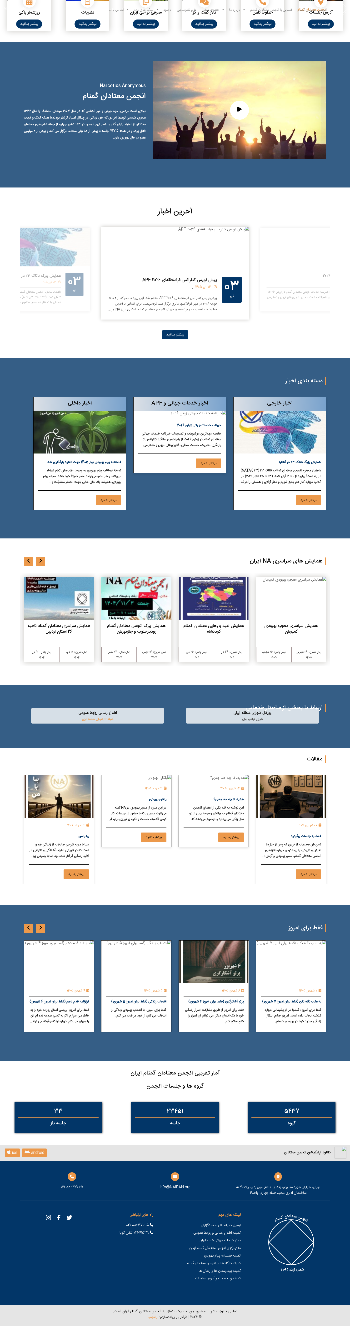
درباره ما (234, 10)
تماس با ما (116, 10)
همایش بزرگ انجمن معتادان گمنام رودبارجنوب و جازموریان (213, 629)
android (37, 1153)
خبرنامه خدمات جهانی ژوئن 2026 (199, 425)
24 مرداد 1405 (76, 825)
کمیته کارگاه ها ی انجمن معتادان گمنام (214, 1263)
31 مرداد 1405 (154, 788)
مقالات (315, 759)
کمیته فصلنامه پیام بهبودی (222, 1256)
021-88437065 (138, 1225)
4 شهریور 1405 (153, 990)
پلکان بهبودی (157, 799)
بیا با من (84, 836)
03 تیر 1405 (316, 282)
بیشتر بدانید (321, 24)
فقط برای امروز (306, 928)
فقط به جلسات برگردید (306, 836)
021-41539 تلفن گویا (135, 1233)
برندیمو (153, 1317)
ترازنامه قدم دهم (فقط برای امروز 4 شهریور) (136, 1002)
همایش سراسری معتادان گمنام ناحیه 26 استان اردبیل (136, 629)
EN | (22, 9)
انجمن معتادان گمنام (311, 10)
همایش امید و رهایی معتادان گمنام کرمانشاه (291, 629)
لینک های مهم (143, 10)
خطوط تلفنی (210, 10)
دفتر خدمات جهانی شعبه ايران (220, 1240)
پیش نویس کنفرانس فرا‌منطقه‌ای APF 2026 (295, 276)
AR (6, 9)
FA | (13, 9)
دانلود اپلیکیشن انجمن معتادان (307, 1152)
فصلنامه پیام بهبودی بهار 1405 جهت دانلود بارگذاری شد (84, 462)
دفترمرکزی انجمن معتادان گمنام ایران (215, 1248)
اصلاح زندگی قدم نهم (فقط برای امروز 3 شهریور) (62, 1002)
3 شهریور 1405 (76, 990)
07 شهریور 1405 (307, 825)
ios (14, 1153)
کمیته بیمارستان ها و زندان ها (220, 1271)
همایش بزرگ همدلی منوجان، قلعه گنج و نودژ (59, 629)
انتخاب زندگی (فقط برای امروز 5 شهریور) (216, 1002)
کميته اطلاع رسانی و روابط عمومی (217, 1233)
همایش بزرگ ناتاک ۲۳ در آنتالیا (147, 280)
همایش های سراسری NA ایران (286, 561)
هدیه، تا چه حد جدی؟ (229, 799)
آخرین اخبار (175, 212)
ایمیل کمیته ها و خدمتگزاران (221, 1225)
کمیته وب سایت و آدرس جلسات (218, 1279)
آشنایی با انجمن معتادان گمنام (271, 10)
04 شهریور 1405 (230, 788)
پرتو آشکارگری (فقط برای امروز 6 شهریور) (293, 1002)
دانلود (167, 10)
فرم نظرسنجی (186, 10)
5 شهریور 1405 (230, 990)
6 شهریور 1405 (308, 990)
